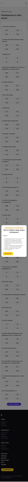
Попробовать (8, 253)
